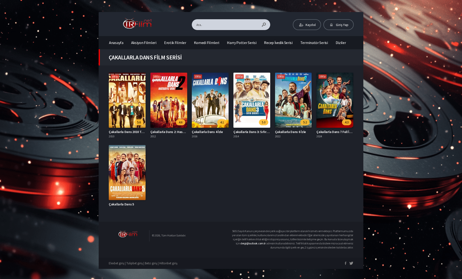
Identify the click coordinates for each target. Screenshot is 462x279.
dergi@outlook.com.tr (253, 243)
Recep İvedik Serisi (278, 42)
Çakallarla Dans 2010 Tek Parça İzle (134, 132)
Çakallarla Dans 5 (121, 204)
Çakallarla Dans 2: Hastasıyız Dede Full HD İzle (183, 132)
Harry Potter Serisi (241, 42)
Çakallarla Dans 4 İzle (207, 132)
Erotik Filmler (175, 42)
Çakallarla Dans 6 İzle (290, 132)
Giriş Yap (341, 25)
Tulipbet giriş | (135, 263)
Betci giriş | (152, 263)
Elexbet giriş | (117, 263)
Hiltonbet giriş (168, 263)
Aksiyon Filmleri (143, 42)
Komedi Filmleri (206, 42)
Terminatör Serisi (314, 42)
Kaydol (310, 25)
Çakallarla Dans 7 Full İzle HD (337, 132)
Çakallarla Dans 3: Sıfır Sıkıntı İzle (257, 132)
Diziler (341, 42)
